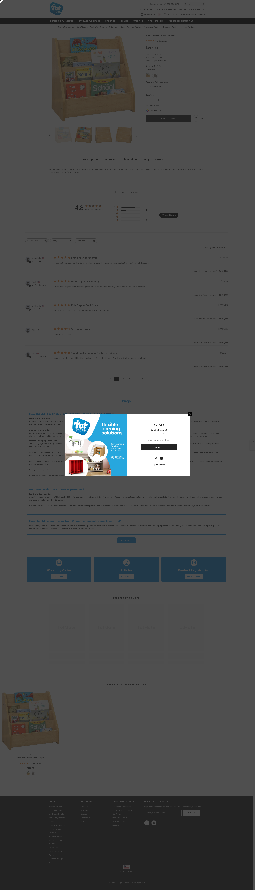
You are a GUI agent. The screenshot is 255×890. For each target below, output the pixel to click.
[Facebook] (156, 458)
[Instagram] (161, 458)
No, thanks (160, 465)
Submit (159, 447)
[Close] (190, 414)
